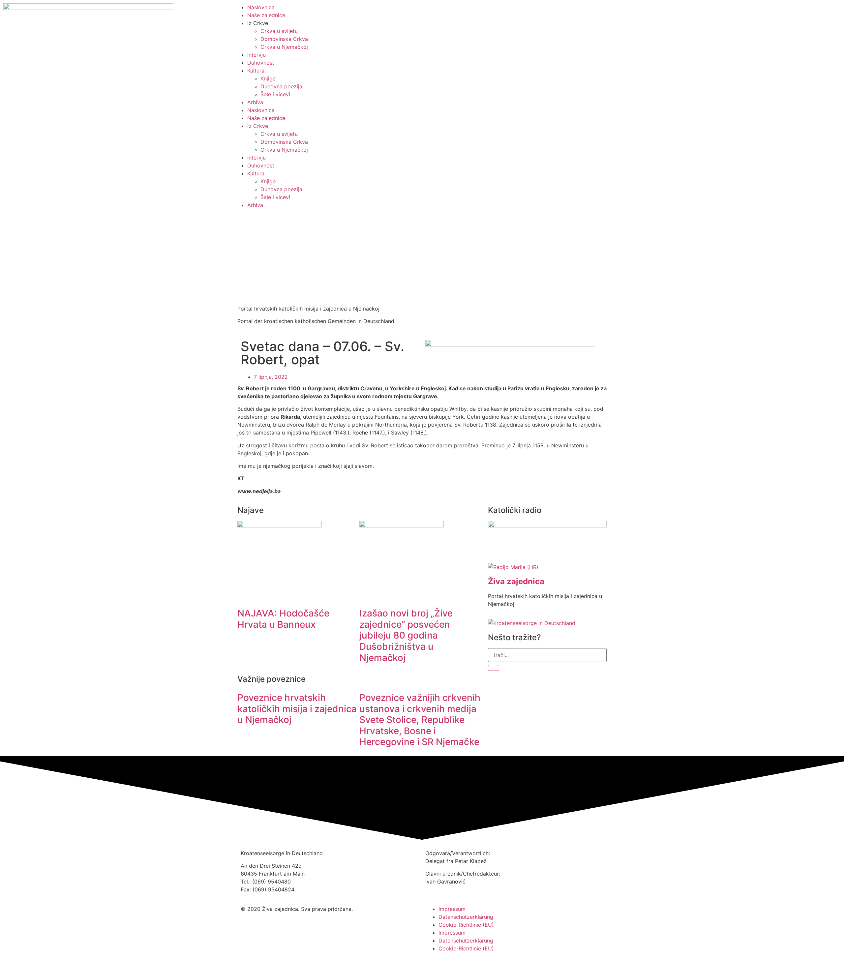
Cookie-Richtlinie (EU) (466, 924)
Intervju (256, 54)
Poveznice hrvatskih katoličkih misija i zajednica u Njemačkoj (297, 708)
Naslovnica (261, 110)
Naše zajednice (266, 118)
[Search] (493, 668)
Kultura (255, 70)
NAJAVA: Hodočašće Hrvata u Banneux (283, 619)
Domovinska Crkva (284, 39)
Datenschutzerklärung (465, 917)
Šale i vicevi (275, 94)
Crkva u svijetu (279, 31)
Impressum (452, 909)
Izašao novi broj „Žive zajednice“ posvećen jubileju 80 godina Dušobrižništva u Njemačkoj (406, 635)
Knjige (268, 78)
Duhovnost (260, 62)
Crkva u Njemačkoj (284, 47)
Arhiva (255, 102)
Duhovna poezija (281, 86)
